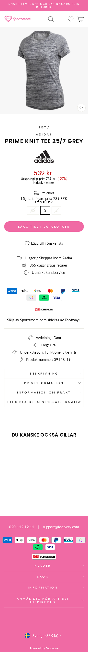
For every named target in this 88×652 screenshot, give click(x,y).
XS (33, 210)
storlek (44, 202)
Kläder (42, 565)
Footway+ (73, 320)
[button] (44, 193)
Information (43, 587)
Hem (42, 127)
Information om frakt (44, 392)
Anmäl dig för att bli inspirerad (43, 600)
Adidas (44, 134)
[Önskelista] (70, 18)
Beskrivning (44, 373)
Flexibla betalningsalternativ (43, 402)
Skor (42, 576)
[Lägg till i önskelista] (10, 450)
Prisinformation (44, 383)
